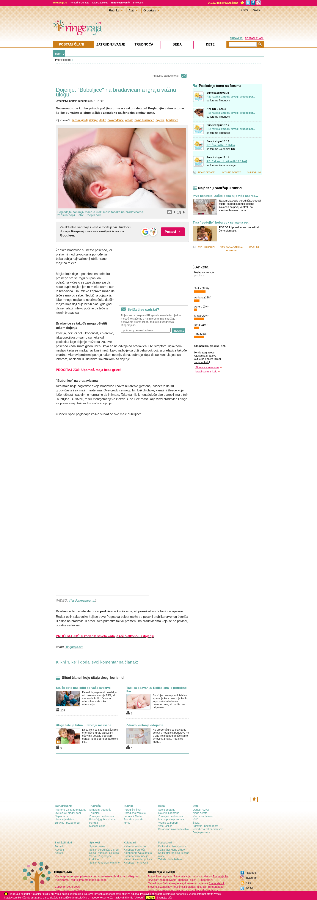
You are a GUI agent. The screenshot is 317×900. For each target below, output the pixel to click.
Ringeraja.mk (216, 883)
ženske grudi (80, 120)
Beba (177, 44)
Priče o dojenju (63, 59)
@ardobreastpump (82, 600)
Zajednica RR (227, 149)
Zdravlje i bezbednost (67, 822)
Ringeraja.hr (206, 879)
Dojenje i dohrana (168, 813)
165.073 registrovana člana (223, 3)
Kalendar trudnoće (135, 849)
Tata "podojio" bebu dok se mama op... (221, 222)
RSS (248, 882)
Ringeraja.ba (220, 876)
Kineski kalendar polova (138, 859)
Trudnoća (224, 100)
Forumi (244, 10)
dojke (102, 120)
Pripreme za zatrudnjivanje (70, 809)
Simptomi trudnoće (100, 809)
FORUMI (254, 247)
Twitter (249, 887)
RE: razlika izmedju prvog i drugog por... (231, 96)
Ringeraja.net (216, 886)
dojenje (93, 120)
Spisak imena (97, 846)
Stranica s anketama (207, 367)
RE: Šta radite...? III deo (221, 145)
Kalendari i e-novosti (136, 862)
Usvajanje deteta (65, 819)
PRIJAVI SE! (236, 38)
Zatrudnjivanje (227, 165)
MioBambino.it (210, 890)
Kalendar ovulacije (135, 846)
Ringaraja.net (74, 647)
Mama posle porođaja (171, 819)
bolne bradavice (144, 120)
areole (129, 120)
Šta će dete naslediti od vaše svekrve (83, 687)
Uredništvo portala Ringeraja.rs (74, 100)
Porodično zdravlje (79, 2)
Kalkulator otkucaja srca (172, 846)
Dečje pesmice (201, 832)
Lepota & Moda (100, 2)
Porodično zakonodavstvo (173, 829)
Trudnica (94, 813)
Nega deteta (200, 813)
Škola (196, 822)
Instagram (251, 877)
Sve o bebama (166, 809)
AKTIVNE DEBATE (231, 172)
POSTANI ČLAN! (254, 38)
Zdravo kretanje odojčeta (144, 725)
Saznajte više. (165, 897)
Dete (210, 44)
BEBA (58, 53)
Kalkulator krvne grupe (171, 849)
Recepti (59, 849)
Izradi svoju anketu (206, 371)
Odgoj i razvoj (201, 809)
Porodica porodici (134, 819)
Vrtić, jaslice (165, 825)
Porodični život (132, 809)
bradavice (172, 120)
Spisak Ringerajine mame (104, 862)
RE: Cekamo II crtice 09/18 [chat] (227, 161)
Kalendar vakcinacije (136, 856)
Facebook (251, 872)
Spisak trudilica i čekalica (104, 852)
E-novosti (138, 2)
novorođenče (116, 120)
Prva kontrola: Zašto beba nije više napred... (225, 195)
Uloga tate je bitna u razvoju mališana (83, 725)
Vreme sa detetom (203, 816)
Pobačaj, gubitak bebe (102, 819)
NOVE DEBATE (206, 172)
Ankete (257, 10)
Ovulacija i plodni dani (68, 813)
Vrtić (195, 819)
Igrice (127, 822)
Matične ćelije (97, 825)
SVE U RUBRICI (206, 247)
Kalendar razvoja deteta (138, 852)
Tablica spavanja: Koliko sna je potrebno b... (156, 689)
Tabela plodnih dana (170, 859)
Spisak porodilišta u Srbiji (104, 849)
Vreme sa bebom (168, 822)
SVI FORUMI (254, 172)
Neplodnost (61, 816)
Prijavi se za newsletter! (166, 75)
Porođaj (94, 822)
